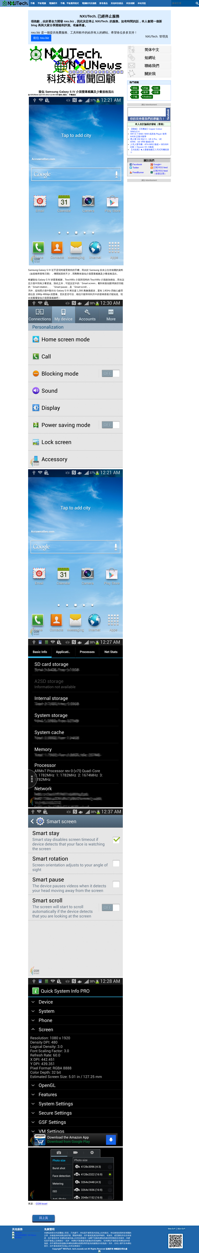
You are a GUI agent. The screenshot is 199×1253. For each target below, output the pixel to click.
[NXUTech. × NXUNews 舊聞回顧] (76, 65)
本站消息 (142, 3)
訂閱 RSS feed (160, 167)
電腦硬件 (53, 3)
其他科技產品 (117, 3)
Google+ (157, 164)
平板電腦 (42, 3)
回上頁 (43, 1217)
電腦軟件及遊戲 (89, 3)
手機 (32, 3)
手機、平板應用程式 (69, 3)
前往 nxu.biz (41, 38)
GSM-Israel (41, 1203)
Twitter (136, 167)
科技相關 (130, 3)
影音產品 (104, 3)
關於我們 (181, 1229)
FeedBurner (138, 172)
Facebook (137, 164)
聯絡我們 (171, 1229)
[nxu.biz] (99, 1252)
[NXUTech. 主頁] (14, 3)
